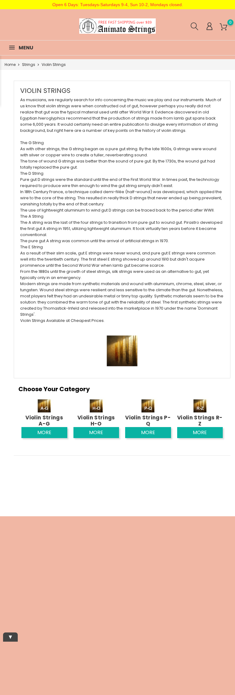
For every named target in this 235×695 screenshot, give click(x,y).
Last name (189, 577)
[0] (223, 27)
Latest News (72, 537)
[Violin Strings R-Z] (200, 406)
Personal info (153, 541)
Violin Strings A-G (44, 420)
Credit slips (151, 576)
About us (109, 559)
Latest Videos (73, 556)
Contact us (111, 604)
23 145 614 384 (28, 595)
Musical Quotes (75, 565)
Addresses (151, 586)
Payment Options (118, 569)
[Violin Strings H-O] (96, 406)
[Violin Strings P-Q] (148, 406)
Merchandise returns (153, 554)
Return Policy (113, 594)
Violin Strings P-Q (148, 420)
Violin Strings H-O (96, 420)
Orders (147, 567)
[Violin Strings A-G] (44, 406)
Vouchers (149, 595)
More (44, 432)
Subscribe (216, 623)
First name (190, 556)
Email (185, 537)
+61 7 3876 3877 (25, 586)
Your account (151, 526)
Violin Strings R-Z (200, 420)
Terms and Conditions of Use (114, 543)
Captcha (187, 598)
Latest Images (74, 546)
